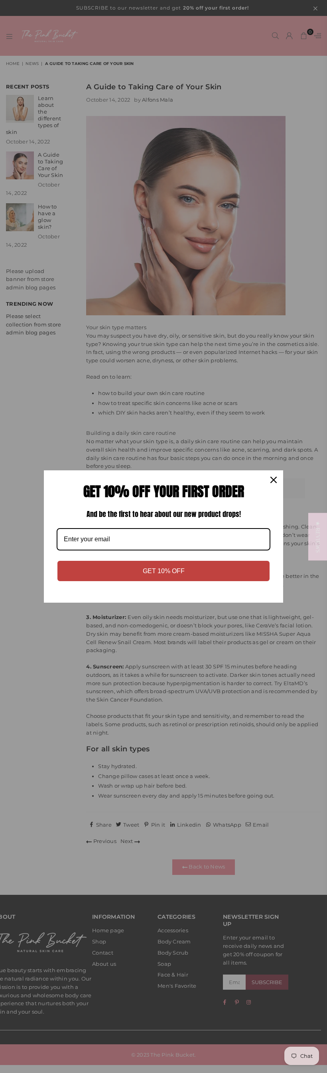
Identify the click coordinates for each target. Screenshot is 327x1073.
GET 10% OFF (164, 571)
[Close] (273, 479)
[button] (317, 536)
